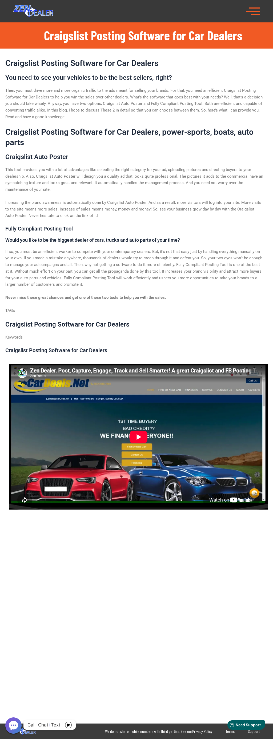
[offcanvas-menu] (253, 10)
